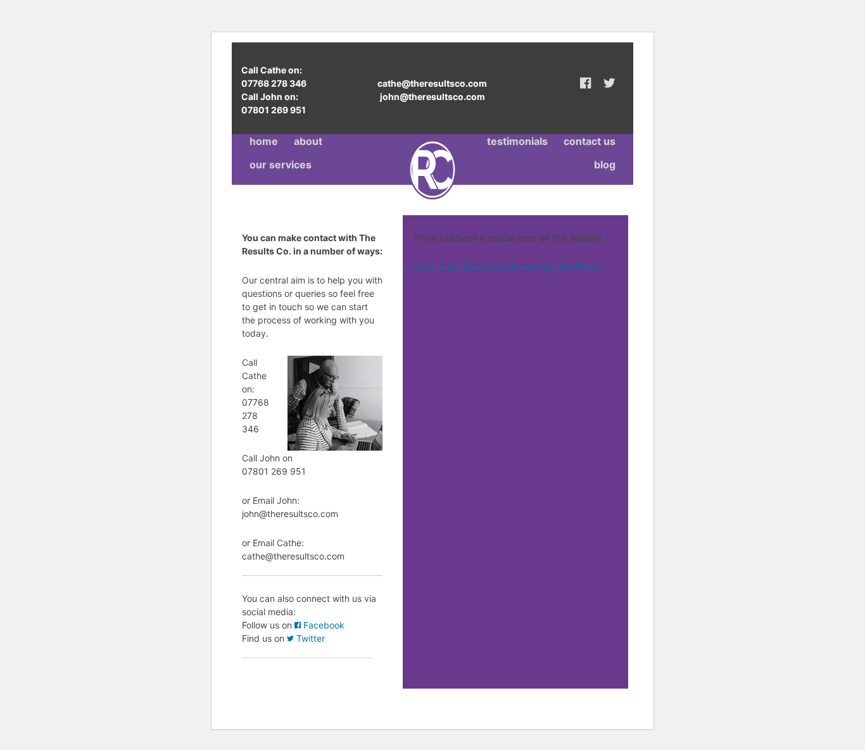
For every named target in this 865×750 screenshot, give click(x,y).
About (308, 141)
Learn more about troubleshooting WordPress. (508, 266)
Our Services (280, 164)
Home (263, 141)
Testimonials (517, 141)
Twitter (309, 638)
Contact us (590, 141)
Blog (605, 164)
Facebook (322, 625)
